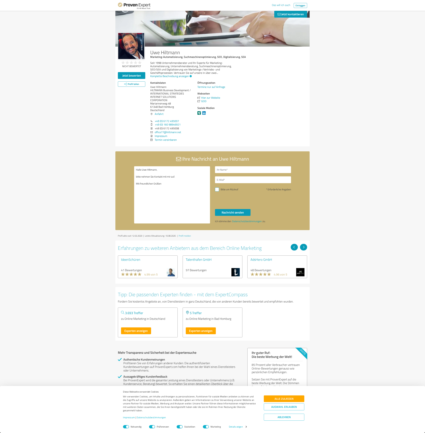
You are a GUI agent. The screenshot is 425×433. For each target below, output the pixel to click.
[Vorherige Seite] (294, 247)
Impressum (129, 417)
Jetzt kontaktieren (292, 14)
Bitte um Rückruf (229, 189)
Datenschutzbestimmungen (151, 417)
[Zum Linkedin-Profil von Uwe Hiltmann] (204, 114)
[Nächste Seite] (303, 247)
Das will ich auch (281, 5)
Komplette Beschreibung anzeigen (169, 76)
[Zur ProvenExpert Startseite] (134, 6)
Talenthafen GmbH (199, 259)
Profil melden (185, 235)
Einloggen (300, 5)
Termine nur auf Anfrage (211, 87)
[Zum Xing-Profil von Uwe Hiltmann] (199, 114)
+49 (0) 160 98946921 (168, 124)
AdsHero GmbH (261, 259)
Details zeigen (236, 426)
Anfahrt (159, 114)
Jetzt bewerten (131, 75)
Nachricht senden (233, 212)
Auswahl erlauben (284, 407)
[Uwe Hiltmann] (131, 46)
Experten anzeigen (136, 331)
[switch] (152, 426)
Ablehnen (284, 417)
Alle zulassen (284, 399)
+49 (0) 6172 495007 (167, 121)
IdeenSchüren (130, 259)
